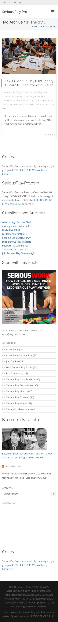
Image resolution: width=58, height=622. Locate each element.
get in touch (30, 606)
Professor (30, 104)
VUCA (49, 104)
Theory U (40, 104)
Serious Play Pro (14, 11)
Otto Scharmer (16, 104)
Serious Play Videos (16, 403)
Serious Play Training (17, 397)
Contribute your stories (15, 249)
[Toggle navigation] (52, 11)
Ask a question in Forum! (15, 226)
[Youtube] (20, 2)
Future (18, 100)
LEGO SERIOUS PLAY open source (30, 602)
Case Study (28, 96)
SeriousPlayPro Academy (19, 409)
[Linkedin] (14, 2)
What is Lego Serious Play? (16, 222)
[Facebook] (9, 2)
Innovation (28, 100)
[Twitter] (4, 2)
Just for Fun (12, 361)
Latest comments (13, 466)
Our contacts (50, 26)
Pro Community (14, 373)
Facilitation (8, 100)
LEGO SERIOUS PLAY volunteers (29, 170)
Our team (38, 26)
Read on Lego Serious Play (16, 237)
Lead (37, 100)
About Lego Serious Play (19, 355)
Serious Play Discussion (19, 385)
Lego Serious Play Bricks (19, 367)
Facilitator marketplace (14, 234)
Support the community (15, 245)
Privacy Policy (27, 612)
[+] (29, 56)
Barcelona (17, 96)
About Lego (12, 349)
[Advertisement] (24, 525)
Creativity (40, 96)
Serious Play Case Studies (20, 379)
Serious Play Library (17, 391)
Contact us (8, 174)
